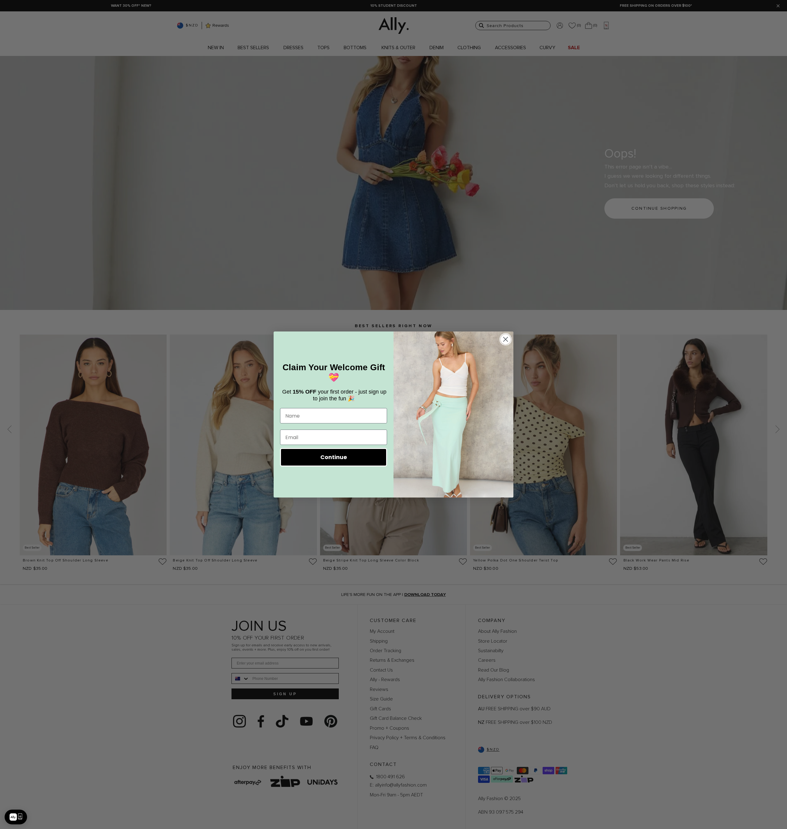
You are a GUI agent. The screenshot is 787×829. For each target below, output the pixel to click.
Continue (333, 457)
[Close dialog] (505, 339)
